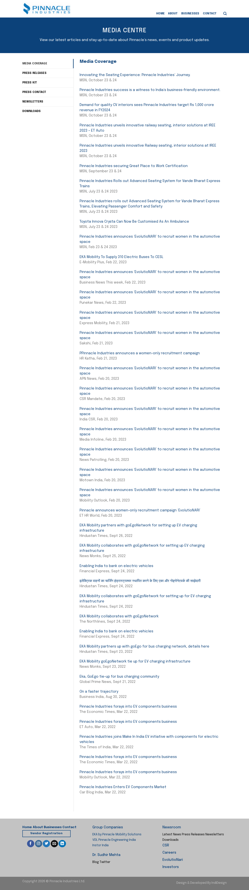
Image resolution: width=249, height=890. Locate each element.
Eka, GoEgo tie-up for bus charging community (119, 676)
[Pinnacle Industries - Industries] (46, 9)
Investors (170, 867)
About (173, 13)
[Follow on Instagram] (38, 843)
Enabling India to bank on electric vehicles (116, 566)
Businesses (190, 13)
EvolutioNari (172, 860)
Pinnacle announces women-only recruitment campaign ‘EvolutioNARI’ (140, 510)
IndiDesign (219, 883)
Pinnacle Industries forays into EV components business (128, 706)
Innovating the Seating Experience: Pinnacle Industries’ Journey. (135, 75)
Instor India (100, 845)
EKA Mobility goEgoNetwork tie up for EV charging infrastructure (135, 661)
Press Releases (193, 834)
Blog (95, 862)
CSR (165, 845)
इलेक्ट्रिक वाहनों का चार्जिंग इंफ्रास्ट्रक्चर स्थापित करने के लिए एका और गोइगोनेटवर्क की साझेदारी (140, 581)
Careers (169, 852)
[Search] (225, 14)
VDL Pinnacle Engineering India (114, 840)
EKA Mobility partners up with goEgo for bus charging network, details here (144, 646)
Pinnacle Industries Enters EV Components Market (123, 787)
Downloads (170, 840)
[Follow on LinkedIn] (62, 843)
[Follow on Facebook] (30, 843)
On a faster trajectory (99, 691)
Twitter (105, 862)
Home (160, 13)
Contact (210, 13)
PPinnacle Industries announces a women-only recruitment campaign (140, 353)
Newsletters (214, 834)
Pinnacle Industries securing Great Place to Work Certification (134, 166)
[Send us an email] (54, 843)
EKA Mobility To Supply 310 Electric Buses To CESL (121, 257)
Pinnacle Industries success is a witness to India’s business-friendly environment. (150, 90)
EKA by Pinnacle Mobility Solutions (116, 834)
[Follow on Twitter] (46, 843)
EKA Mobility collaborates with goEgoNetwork (119, 616)
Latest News (171, 834)
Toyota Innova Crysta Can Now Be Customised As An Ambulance (134, 221)
